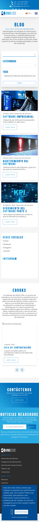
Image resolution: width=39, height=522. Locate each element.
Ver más (19, 400)
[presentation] (17, 370)
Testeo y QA (5, 469)
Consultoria (5, 472)
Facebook (7, 244)
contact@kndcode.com (20, 6)
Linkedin (6, 251)
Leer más (10, 127)
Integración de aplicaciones (11, 462)
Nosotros (4, 479)
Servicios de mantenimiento (11, 465)
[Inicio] (8, 13)
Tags (5, 72)
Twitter (6, 241)
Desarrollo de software (9, 458)
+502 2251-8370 (22, 4)
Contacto (4, 483)
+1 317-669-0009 (22, 2)
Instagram (7, 248)
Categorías (9, 61)
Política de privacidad (19, 517)
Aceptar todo (21, 512)
